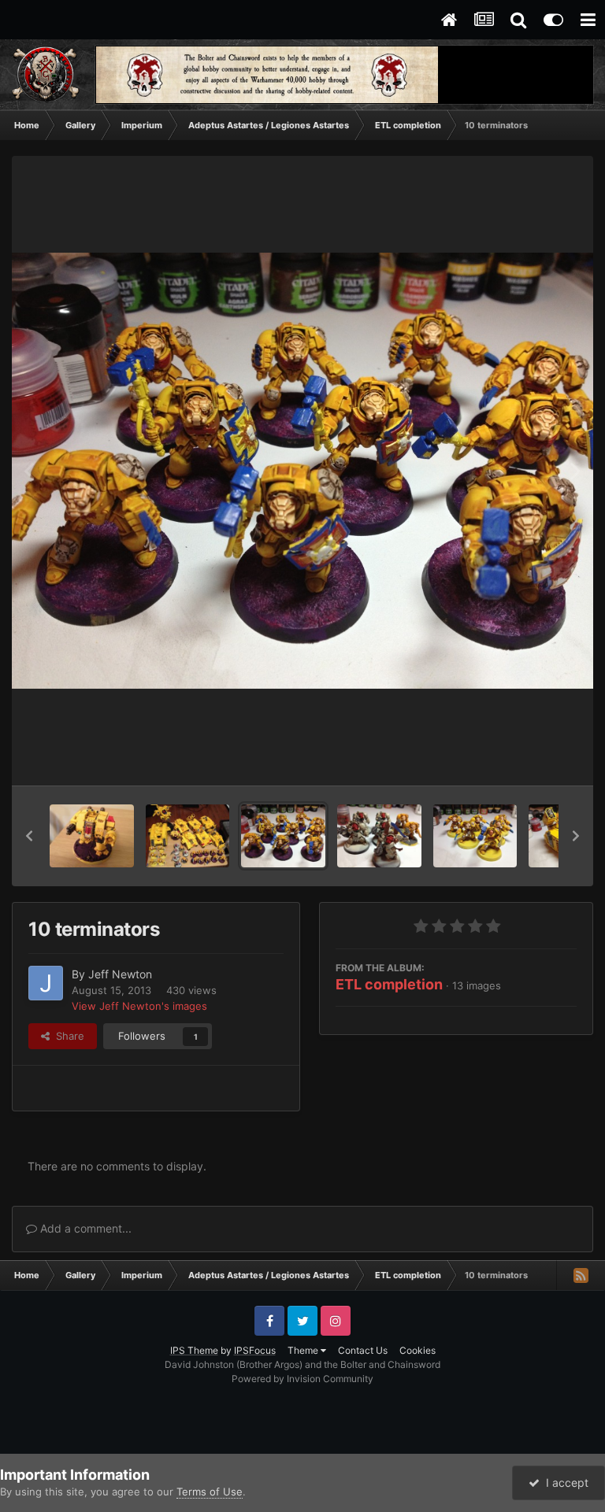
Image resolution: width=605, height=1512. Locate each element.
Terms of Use (209, 1491)
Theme (304, 1350)
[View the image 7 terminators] (379, 835)
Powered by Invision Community (302, 1378)
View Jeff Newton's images (139, 1006)
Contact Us (363, 1350)
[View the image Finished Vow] (188, 835)
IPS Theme (194, 1350)
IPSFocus (255, 1350)
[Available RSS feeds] (580, 1275)
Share (67, 1036)
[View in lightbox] (302, 471)
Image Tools (528, 757)
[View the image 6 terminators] (475, 835)
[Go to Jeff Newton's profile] (45, 983)
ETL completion (389, 984)
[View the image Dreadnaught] (92, 835)
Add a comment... (84, 1228)
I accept (564, 1482)
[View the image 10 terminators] (283, 835)
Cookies (417, 1350)
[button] (29, 836)
